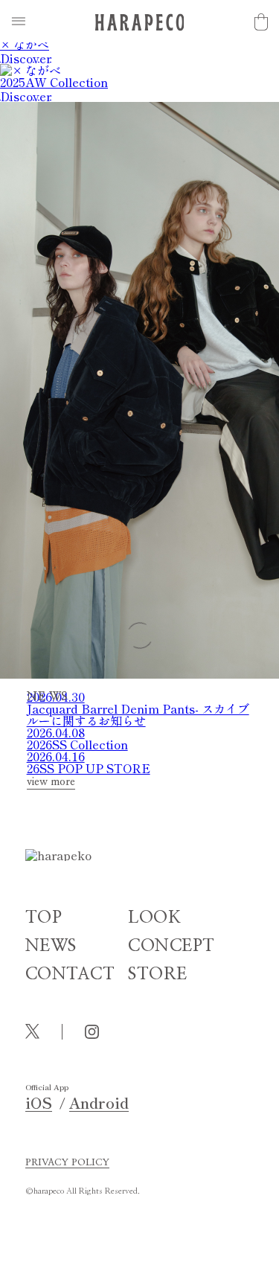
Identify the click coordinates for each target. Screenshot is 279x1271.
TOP (43, 917)
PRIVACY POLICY (67, 1163)
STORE (157, 974)
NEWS (51, 946)
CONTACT (70, 974)
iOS (38, 1102)
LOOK (154, 917)
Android (99, 1102)
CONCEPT (171, 946)
